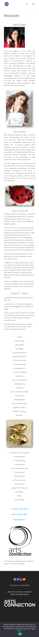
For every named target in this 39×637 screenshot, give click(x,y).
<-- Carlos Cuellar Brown (19, 509)
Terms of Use (14, 585)
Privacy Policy (25, 585)
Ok (20, 634)
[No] (36, 629)
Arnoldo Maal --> (19, 520)
